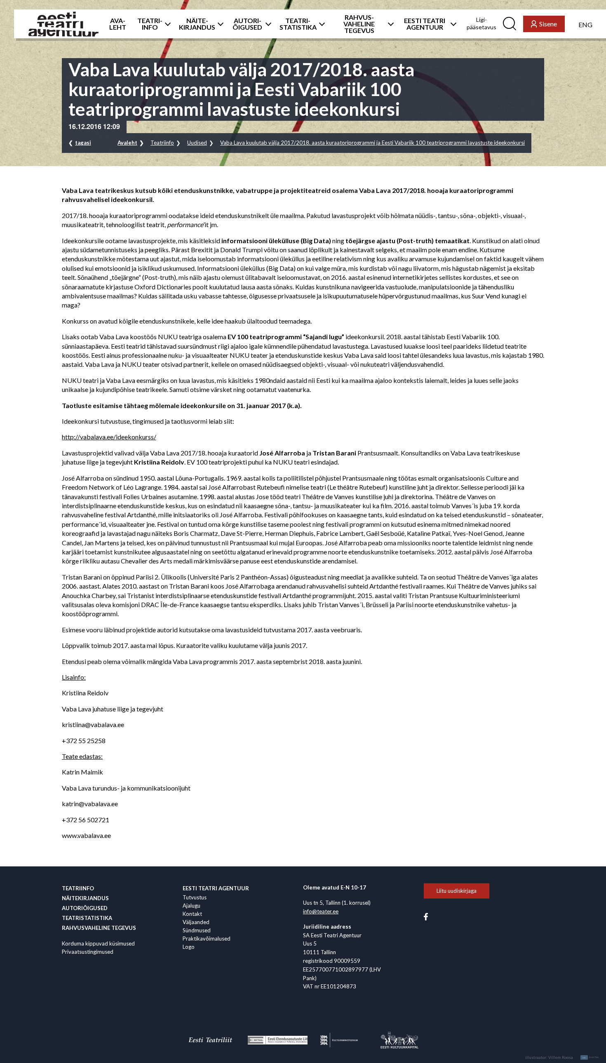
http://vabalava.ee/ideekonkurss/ (109, 437)
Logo (189, 946)
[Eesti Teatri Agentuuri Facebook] (426, 915)
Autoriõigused (85, 908)
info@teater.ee (320, 911)
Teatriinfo (162, 142)
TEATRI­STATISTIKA (298, 24)
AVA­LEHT (117, 24)
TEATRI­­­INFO (149, 24)
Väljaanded (196, 922)
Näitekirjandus (85, 898)
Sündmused (197, 930)
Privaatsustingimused (87, 951)
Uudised (197, 142)
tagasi (83, 142)
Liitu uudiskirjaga (457, 890)
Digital (591, 1057)
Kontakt (192, 913)
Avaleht (127, 142)
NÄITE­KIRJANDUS (197, 24)
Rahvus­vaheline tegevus (99, 928)
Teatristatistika (87, 918)
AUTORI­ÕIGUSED (247, 24)
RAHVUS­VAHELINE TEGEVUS (359, 24)
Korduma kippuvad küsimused (98, 943)
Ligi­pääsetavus (481, 23)
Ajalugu (191, 905)
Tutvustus (195, 897)
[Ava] (166, 24)
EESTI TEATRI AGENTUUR (424, 24)
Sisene (548, 24)
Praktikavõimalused (206, 938)
